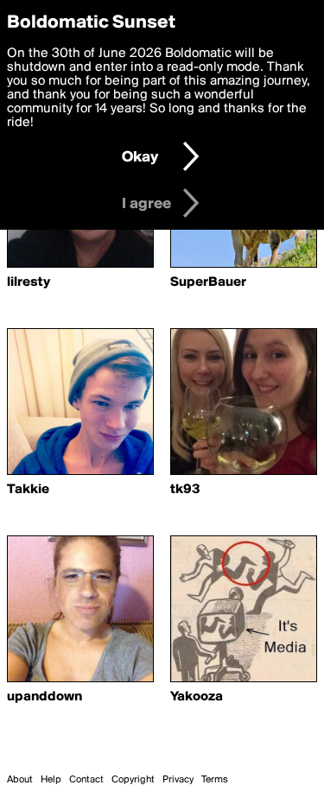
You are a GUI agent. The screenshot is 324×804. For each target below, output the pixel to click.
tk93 (185, 490)
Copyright (133, 780)
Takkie (28, 490)
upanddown (44, 697)
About (20, 780)
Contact (86, 780)
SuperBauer (208, 282)
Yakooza (196, 697)
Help (51, 780)
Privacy (178, 780)
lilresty (28, 282)
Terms (214, 780)
